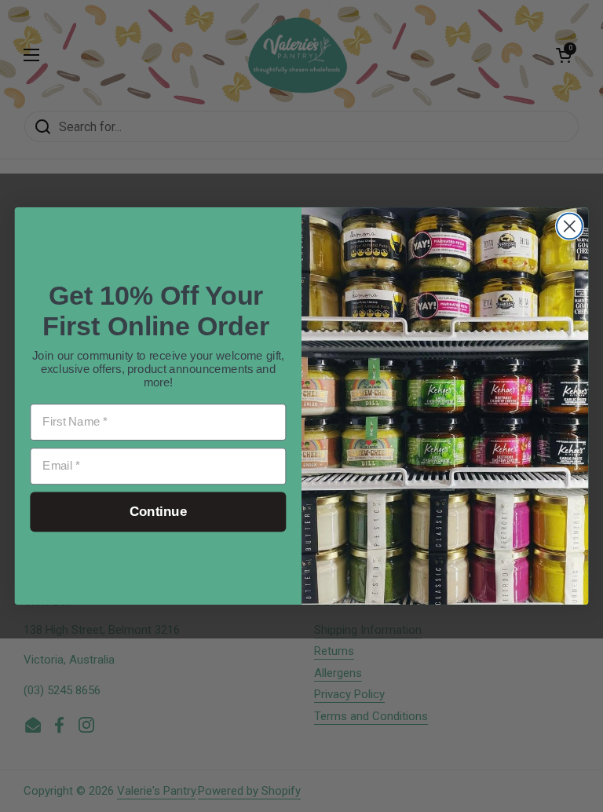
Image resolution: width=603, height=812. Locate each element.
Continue (158, 512)
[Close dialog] (570, 227)
